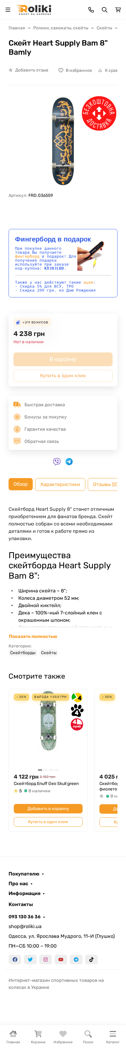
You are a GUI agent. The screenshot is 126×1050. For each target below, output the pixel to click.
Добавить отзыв (31, 70)
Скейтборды (22, 652)
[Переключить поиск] (104, 10)
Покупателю (24, 873)
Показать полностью (33, 636)
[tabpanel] (63, 581)
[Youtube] (60, 959)
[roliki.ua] (34, 9)
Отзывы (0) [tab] (105, 484)
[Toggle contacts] (91, 10)
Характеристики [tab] (60, 484)
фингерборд (27, 256)
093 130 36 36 (25, 916)
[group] (63, 141)
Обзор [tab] (20, 484)
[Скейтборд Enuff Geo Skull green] (48, 728)
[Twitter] (30, 959)
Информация (24, 893)
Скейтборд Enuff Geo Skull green (46, 783)
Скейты (49, 652)
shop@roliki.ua (25, 926)
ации (88, 282)
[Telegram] (76, 959)
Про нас (18, 883)
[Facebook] (15, 959)
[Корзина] (118, 10)
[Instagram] (45, 959)
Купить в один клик (48, 821)
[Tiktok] (91, 959)
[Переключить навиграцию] (7, 10)
